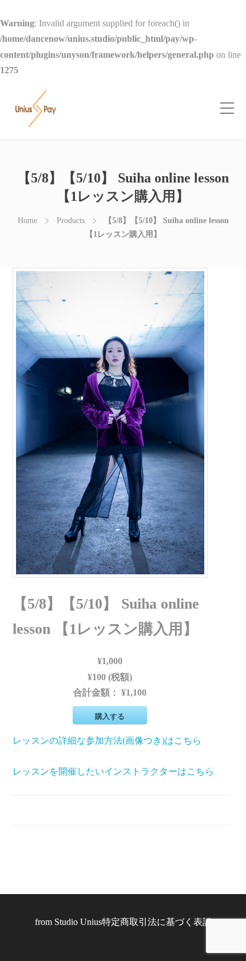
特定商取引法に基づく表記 (157, 922)
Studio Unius (78, 922)
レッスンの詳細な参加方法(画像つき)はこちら (107, 740)
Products (71, 220)
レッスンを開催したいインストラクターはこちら (113, 771)
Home (27, 220)
